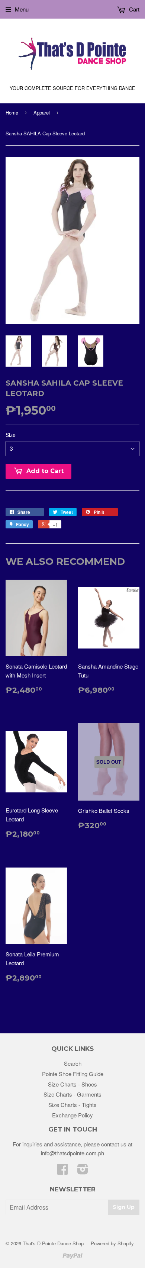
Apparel (41, 112)
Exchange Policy (72, 1115)
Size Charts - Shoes (72, 1084)
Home (12, 112)
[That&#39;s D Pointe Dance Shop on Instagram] (82, 1171)
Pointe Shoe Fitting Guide (72, 1074)
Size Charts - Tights (72, 1104)
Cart (133, 9)
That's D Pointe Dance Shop (53, 1243)
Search (72, 1063)
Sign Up (124, 1207)
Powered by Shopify (112, 1243)
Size (11, 434)
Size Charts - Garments (73, 1094)
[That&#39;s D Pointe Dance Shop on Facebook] (62, 1171)
